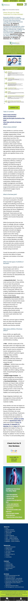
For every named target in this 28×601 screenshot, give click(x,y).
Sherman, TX (7, 38)
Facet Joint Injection (13, 504)
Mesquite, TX (16, 37)
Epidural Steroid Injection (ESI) (12, 575)
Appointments (9, 568)
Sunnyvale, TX (7, 37)
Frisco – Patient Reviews (11, 537)
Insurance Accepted (10, 547)
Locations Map (9, 564)
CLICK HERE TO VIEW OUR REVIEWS (14, 459)
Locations (7, 562)
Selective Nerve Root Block (14, 517)
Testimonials (8, 532)
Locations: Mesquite (10, 567)
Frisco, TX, (21, 35)
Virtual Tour (8, 534)
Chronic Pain (10, 498)
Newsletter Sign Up (10, 554)
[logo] (5, 4)
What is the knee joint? (9, 116)
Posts (6, 528)
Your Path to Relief (9, 551)
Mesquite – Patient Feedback (12, 541)
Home (4, 9)
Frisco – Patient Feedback (11, 538)
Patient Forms (8, 548)
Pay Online (7, 552)
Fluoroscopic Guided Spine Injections (14, 581)
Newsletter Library (9, 529)
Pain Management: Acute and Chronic (14, 587)
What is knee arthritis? (9, 114)
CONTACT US (14, 107)
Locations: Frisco (9, 565)
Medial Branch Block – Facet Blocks (13, 578)
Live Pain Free (8, 549)
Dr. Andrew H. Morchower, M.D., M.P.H (11, 24)
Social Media (8, 557)
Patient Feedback (9, 535)
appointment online (16, 34)
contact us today (19, 32)
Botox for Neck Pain (12, 496)
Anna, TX (17, 38)
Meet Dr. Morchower (10, 531)
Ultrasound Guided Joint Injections (13, 579)
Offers (7, 570)
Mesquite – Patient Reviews (12, 539)
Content (7, 555)
